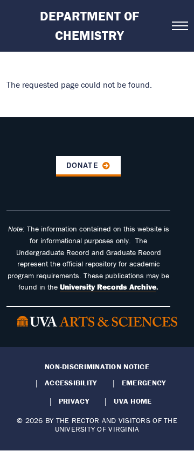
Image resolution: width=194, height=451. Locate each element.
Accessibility (71, 382)
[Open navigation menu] (180, 25)
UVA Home (132, 401)
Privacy (74, 401)
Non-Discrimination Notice (97, 366)
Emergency (143, 382)
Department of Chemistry (89, 25)
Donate (82, 165)
